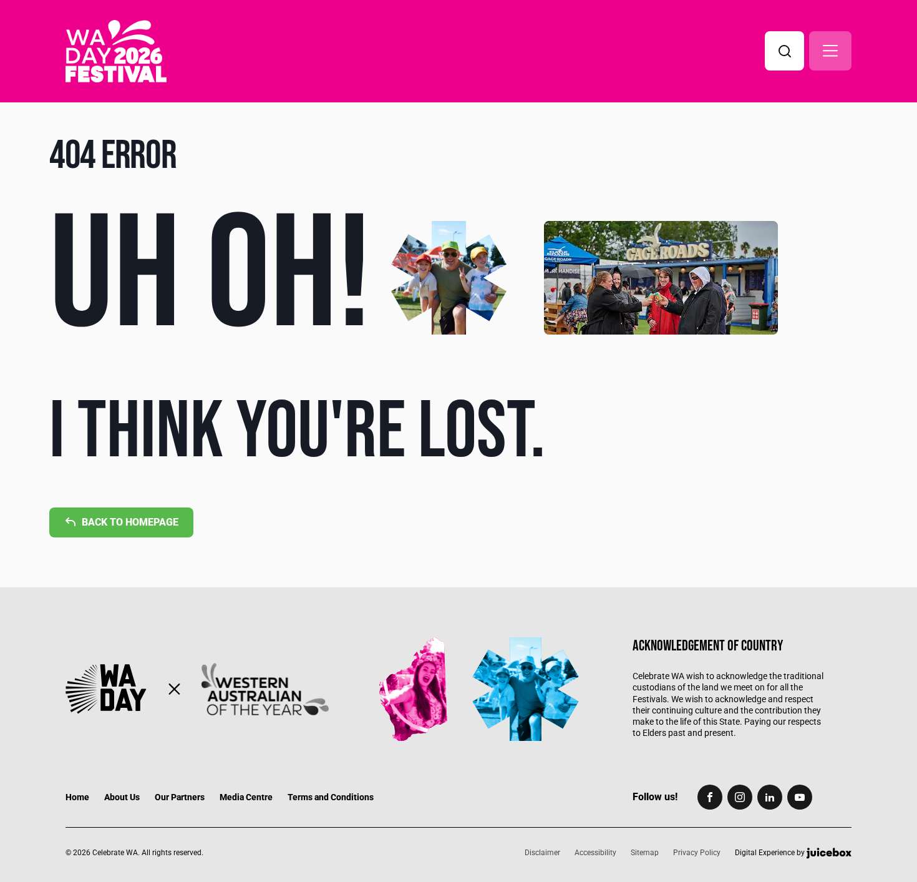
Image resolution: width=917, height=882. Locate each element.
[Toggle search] (784, 51)
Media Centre (246, 797)
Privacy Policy (696, 852)
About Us (122, 797)
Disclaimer (542, 852)
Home (77, 797)
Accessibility (595, 852)
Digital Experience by (771, 853)
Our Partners (180, 797)
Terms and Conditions (331, 797)
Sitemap (645, 852)
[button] (830, 51)
